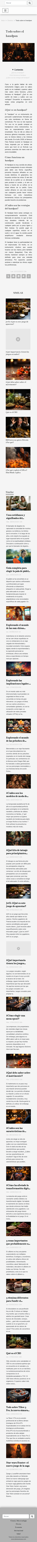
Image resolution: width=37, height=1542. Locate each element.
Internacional (18, 1531)
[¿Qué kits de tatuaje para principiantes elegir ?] (18, 838)
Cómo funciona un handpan (18, 75)
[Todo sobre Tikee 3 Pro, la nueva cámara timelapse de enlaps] (18, 1395)
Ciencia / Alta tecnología (18, 1521)
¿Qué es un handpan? (17, 73)
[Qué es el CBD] (18, 399)
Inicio (3, 20)
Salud (18, 1534)
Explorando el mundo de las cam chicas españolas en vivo (17, 628)
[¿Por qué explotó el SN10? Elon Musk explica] (18, 457)
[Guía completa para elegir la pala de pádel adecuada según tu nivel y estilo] (18, 556)
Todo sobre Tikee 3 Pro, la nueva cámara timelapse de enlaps (17, 1410)
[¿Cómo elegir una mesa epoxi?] (18, 1004)
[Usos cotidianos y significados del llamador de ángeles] (18, 503)
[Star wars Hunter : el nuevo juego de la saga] (18, 1451)
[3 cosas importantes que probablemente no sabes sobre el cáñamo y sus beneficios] (18, 1229)
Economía (18, 1527)
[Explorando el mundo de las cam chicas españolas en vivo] (18, 613)
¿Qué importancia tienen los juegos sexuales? (15, 963)
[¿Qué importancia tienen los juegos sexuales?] (18, 339)
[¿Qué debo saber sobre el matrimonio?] (18, 369)
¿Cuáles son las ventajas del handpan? (17, 78)
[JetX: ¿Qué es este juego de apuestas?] (18, 309)
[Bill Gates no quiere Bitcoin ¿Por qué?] (18, 427)
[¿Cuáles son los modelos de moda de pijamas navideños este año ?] (18, 781)
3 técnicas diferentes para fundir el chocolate (17, 1300)
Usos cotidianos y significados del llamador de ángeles (16, 518)
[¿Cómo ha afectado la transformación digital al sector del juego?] (18, 1173)
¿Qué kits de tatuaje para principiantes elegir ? (17, 853)
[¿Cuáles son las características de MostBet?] (18, 1116)
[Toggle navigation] (5, 10)
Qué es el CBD (11, 412)
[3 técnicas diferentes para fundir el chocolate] (18, 1286)
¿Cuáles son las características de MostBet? (15, 1131)
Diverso (10, 20)
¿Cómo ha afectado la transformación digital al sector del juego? (18, 1188)
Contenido (18, 69)
